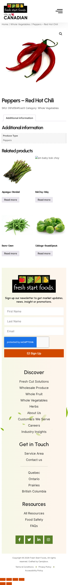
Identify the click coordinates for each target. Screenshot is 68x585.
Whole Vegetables (20, 24)
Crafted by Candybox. (38, 561)
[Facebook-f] (20, 539)
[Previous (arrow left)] (3, 583)
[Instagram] (48, 539)
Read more (10, 199)
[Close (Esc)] (21, 579)
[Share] (15, 579)
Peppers (7, 140)
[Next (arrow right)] (9, 583)
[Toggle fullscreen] (9, 579)
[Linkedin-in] (39, 539)
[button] (61, 34)
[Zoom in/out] (3, 579)
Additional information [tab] (19, 117)
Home (5, 24)
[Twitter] (29, 539)
